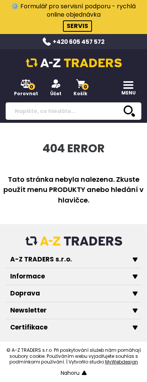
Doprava (25, 293)
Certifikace (28, 327)
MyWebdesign (121, 362)
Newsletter (28, 310)
